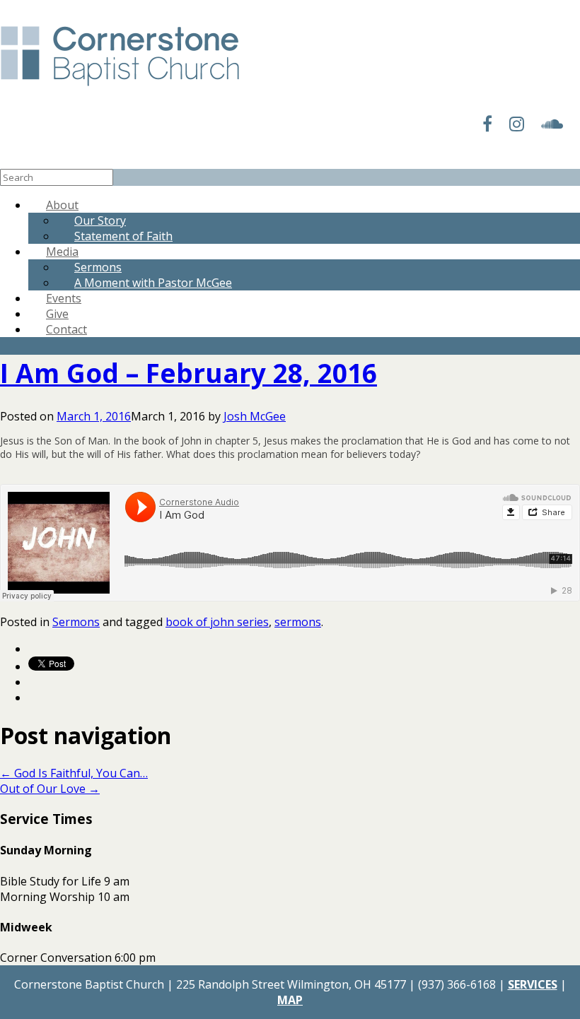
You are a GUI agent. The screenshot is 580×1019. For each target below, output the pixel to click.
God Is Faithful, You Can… (74, 773)
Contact (66, 329)
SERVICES (532, 984)
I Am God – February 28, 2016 (188, 373)
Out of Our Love (50, 788)
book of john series (217, 622)
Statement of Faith (123, 236)
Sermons (76, 622)
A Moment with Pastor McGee (153, 282)
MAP (290, 1000)
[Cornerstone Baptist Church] (120, 87)
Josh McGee (255, 416)
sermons (297, 622)
